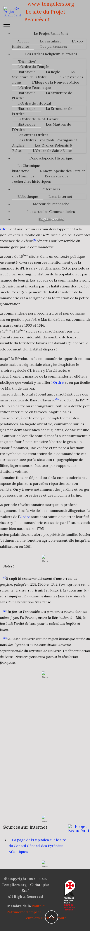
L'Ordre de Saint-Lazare (38, 119)
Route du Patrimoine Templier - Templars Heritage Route (36, 912)
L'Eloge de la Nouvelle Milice (55, 82)
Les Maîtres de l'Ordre (41, 127)
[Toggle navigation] (6, 26)
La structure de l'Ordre (42, 95)
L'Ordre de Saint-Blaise (52, 150)
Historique (26, 72)
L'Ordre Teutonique (34, 87)
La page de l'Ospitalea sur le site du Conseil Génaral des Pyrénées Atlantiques (37, 846)
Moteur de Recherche (51, 204)
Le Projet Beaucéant (51, 33)
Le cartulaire (50, 41)
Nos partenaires (53, 46)
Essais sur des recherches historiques (40, 179)
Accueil (23, 41)
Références (51, 189)
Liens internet (60, 196)
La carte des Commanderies (51, 211)
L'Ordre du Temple (33, 66)
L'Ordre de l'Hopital (34, 103)
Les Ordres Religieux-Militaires (51, 54)
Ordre (58, 382)
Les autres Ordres (32, 135)
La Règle (53, 72)
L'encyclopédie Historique (51, 158)
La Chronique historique (26, 168)
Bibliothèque (27, 196)
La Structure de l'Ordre (43, 74)
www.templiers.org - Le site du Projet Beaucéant (51, 11)
